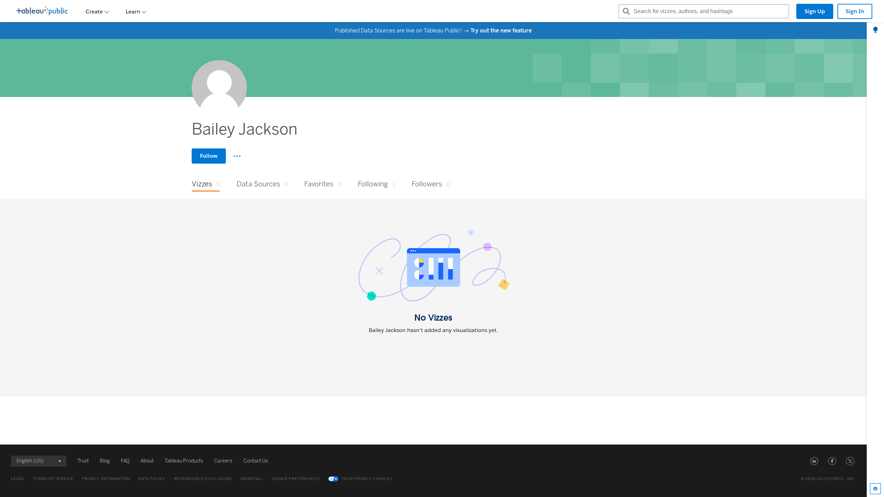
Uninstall (251, 479)
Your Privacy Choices (367, 479)
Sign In (855, 11)
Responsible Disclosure (203, 479)
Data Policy (152, 479)
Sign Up (815, 11)
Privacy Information (106, 479)
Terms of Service (53, 479)
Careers (223, 461)
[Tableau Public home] (42, 11)
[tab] (875, 30)
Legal (18, 479)
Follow (209, 155)
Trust (83, 461)
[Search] (625, 11)
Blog (105, 461)
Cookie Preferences (296, 479)
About (147, 461)
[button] (814, 461)
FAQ (125, 461)
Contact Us (255, 461)
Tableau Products (184, 461)
